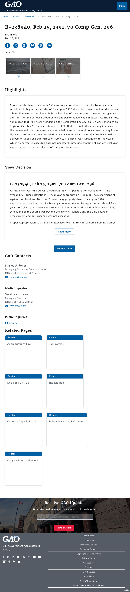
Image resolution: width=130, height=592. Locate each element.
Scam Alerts (88, 576)
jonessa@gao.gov (19, 277)
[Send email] (50, 45)
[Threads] (42, 45)
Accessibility (88, 563)
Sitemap (88, 567)
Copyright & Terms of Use (89, 554)
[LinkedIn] (25, 45)
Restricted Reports (88, 549)
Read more (64, 231)
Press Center (88, 536)
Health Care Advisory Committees (88, 585)
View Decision (18, 64)
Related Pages (43, 64)
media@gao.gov (18, 306)
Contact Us (15, 323)
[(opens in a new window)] (3, 557)
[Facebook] (9, 45)
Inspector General (88, 545)
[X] (17, 45)
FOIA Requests (89, 572)
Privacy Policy (88, 558)
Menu (122, 6)
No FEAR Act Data (88, 581)
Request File (64, 248)
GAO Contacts (68, 64)
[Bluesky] (34, 45)
